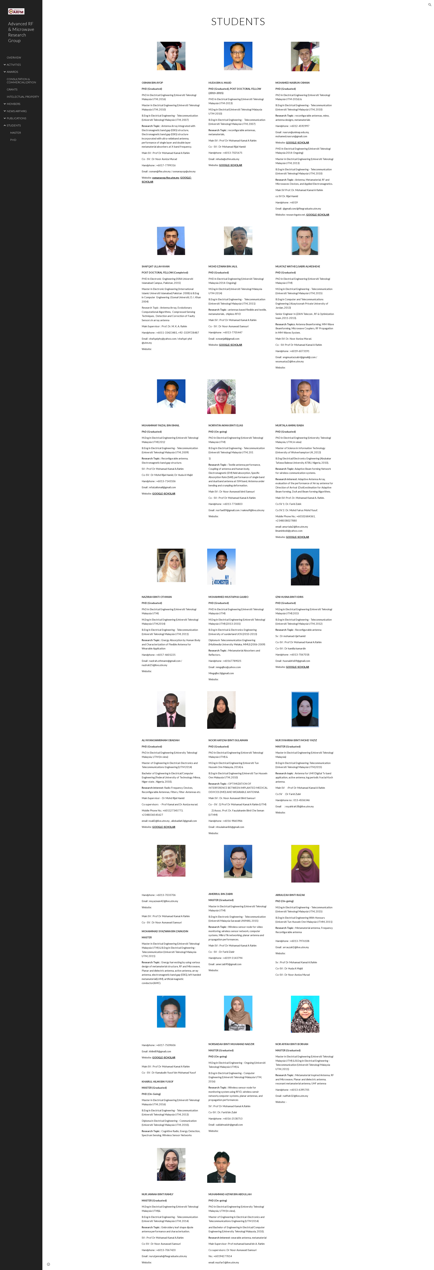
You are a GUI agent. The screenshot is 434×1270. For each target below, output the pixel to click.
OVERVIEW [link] (14, 57)
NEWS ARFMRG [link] (17, 111)
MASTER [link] (15, 132)
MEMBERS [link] (13, 103)
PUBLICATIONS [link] (16, 118)
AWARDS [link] (12, 71)
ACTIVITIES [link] (14, 64)
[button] (430, 5)
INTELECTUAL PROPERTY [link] (23, 96)
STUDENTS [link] (14, 125)
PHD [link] (13, 139)
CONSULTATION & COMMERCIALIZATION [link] (21, 80)
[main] (238, 21)
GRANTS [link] (12, 89)
